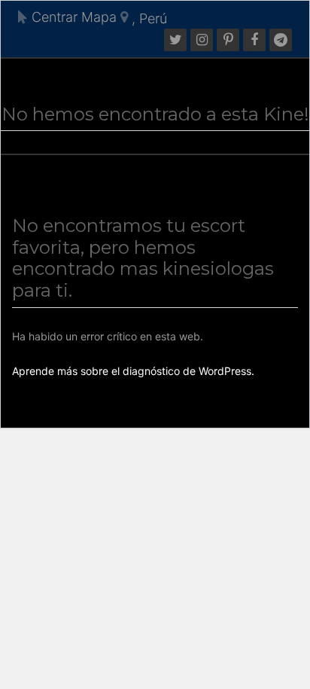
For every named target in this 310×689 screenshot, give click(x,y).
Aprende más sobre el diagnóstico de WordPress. (133, 370)
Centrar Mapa (72, 17)
